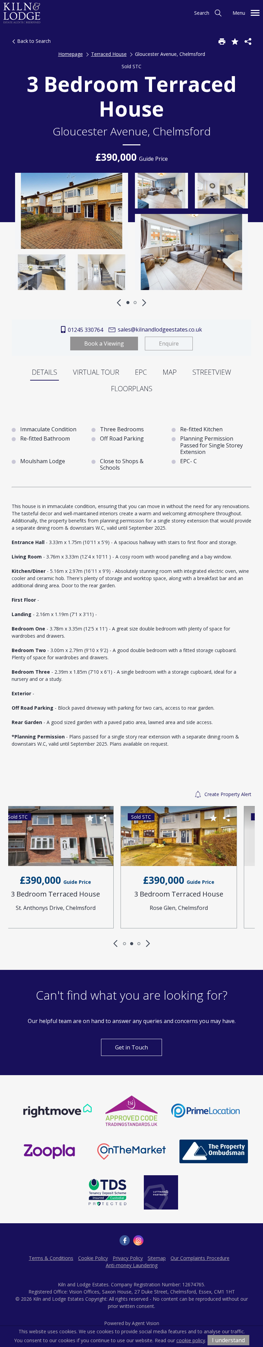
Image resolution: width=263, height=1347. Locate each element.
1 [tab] (127, 302)
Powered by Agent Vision (131, 1323)
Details (44, 372)
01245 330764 (84, 330)
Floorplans (131, 388)
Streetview (211, 372)
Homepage (70, 54)
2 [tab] (135, 302)
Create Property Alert (227, 794)
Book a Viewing (104, 343)
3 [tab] (138, 943)
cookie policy (190, 1340)
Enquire (169, 343)
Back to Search (33, 41)
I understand (228, 1340)
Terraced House (109, 54)
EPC (141, 372)
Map (170, 372)
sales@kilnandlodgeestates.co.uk (159, 329)
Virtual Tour (96, 372)
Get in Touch (131, 1047)
